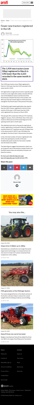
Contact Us (4, 358)
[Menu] (32, 2)
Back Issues (20, 367)
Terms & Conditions (6, 367)
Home (3, 20)
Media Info (4, 354)
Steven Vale (9, 33)
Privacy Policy (5, 371)
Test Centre (20, 358)
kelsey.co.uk (18, 395)
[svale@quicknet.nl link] (17, 185)
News (7, 20)
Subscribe (26, 2)
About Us (19, 354)
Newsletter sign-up (6, 362)
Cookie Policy (4, 375)
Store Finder (4, 380)
